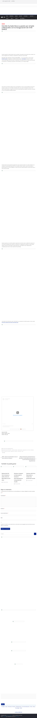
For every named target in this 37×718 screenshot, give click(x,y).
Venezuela (15, 451)
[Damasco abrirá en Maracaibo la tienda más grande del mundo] (30, 466)
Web (1, 517)
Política (17, 706)
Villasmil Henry (11, 448)
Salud (21, 708)
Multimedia (22, 18)
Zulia (22, 451)
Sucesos (19, 706)
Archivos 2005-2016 (18, 712)
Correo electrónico (4, 513)
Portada (3, 706)
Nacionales (8, 451)
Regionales (12, 451)
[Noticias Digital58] (2, 17)
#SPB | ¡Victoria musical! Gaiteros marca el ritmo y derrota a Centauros (9, 457)
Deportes (27, 706)
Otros (16, 18)
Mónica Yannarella (4, 451)
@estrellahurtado (15, 322)
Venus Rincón (19, 451)
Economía (24, 706)
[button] (27, 16)
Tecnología (17, 708)
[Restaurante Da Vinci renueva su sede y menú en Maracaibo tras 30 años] (6, 466)
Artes (7, 18)
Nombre (2, 508)
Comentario (3, 495)
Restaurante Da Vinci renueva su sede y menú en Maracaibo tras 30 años (6, 477)
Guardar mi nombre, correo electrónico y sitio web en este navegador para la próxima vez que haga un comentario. (18, 525)
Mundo (13, 706)
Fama (12, 18)
